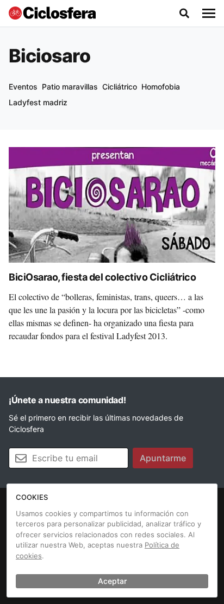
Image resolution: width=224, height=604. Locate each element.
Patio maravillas (70, 86)
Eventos (23, 86)
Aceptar (112, 581)
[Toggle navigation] (208, 13)
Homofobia (160, 86)
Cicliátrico (119, 86)
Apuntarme (163, 458)
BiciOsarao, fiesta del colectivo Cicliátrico (102, 277)
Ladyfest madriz (38, 102)
